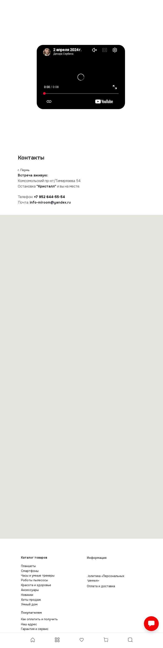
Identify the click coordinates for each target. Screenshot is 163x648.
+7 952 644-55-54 (49, 197)
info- (34, 202)
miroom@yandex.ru (54, 202)
